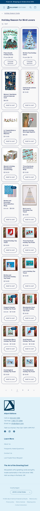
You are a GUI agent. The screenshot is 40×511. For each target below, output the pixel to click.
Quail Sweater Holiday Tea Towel (29, 340)
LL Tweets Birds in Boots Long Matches (10, 132)
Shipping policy (31, 502)
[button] (4, 7)
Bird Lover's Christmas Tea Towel (27, 210)
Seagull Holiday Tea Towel (10, 241)
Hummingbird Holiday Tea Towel (10, 370)
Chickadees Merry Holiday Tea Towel (10, 340)
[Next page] (34, 390)
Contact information (21, 505)
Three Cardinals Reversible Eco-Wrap (28, 168)
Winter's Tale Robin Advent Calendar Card (10, 96)
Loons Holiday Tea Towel (29, 272)
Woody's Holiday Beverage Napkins (29, 131)
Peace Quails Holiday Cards (8, 53)
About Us (7, 444)
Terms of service (20, 502)
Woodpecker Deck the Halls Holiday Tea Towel (29, 309)
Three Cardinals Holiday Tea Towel (29, 241)
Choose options (10, 62)
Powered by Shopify (22, 498)
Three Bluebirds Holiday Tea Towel (29, 370)
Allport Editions (11, 498)
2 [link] (17, 390)
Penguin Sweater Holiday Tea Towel (10, 308)
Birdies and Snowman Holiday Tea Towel (10, 276)
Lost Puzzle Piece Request (13, 458)
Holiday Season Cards (12, 13)
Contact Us (8, 453)
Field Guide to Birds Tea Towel (29, 88)
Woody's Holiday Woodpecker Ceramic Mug (9, 168)
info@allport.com (17, 423)
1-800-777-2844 (17, 421)
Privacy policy (10, 502)
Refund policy (33, 498)
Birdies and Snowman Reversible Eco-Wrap (9, 203)
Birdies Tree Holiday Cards (29, 53)
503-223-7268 (15, 418)
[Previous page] (6, 390)
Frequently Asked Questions (14, 448)
